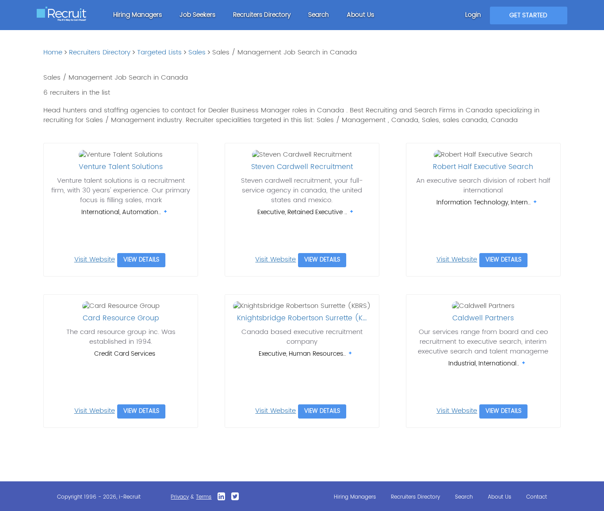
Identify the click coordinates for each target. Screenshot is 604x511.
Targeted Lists (159, 52)
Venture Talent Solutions (121, 167)
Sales (197, 52)
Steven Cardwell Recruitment (302, 167)
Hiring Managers (137, 15)
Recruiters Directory (262, 15)
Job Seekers (197, 15)
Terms (203, 497)
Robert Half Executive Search (483, 167)
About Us (360, 15)
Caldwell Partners (483, 318)
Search (318, 15)
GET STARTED (528, 15)
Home (52, 52)
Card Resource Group (121, 318)
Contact (536, 497)
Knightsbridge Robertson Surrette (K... (302, 318)
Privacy (180, 497)
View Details (141, 260)
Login (473, 15)
